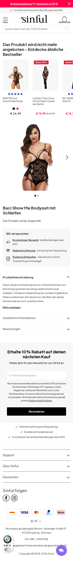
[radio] (9, 94)
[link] (13, 108)
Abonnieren (36, 411)
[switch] (7, 549)
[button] (69, 3)
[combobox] (33, 29)
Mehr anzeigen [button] (12, 307)
